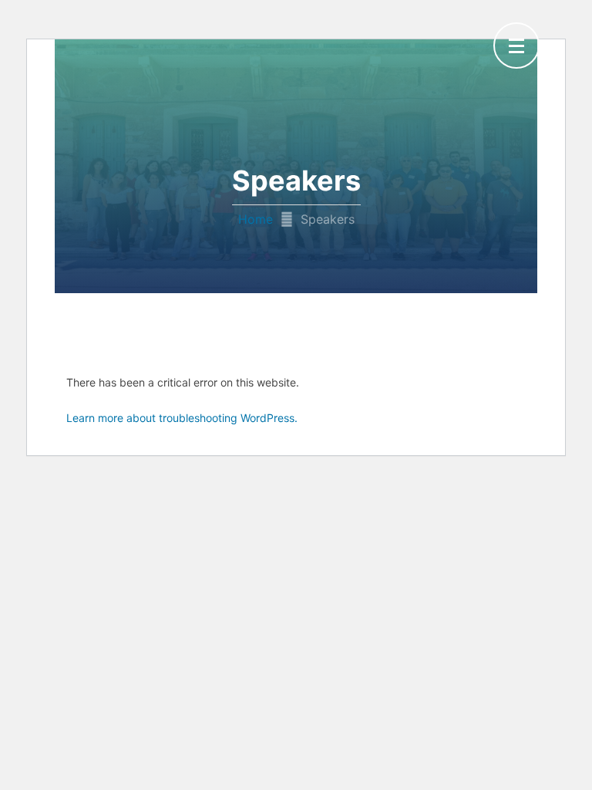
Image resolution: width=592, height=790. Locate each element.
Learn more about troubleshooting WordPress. (182, 417)
